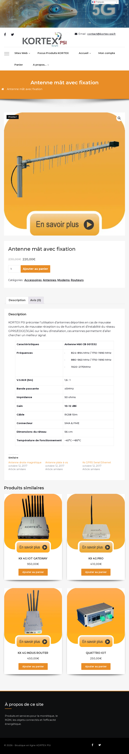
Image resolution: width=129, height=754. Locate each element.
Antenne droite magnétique (24, 462)
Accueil (83, 53)
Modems (63, 280)
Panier (18, 64)
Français (99, 2)
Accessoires (33, 280)
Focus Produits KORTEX (53, 53)
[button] (119, 118)
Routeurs (77, 280)
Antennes (49, 280)
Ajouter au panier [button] (33, 572)
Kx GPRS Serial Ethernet (96, 462)
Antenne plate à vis (56, 462)
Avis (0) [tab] (35, 300)
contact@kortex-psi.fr (101, 33)
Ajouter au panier (35, 268)
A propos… (39, 64)
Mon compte (106, 53)
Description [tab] (17, 300)
